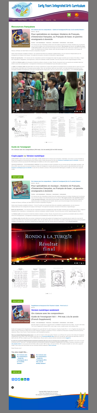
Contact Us (48, 20)
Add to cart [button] (16, 372)
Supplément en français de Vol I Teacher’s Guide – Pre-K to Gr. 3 (49, 305)
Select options (17, 177)
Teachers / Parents (22, 20)
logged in (68, 338)
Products (31, 20)
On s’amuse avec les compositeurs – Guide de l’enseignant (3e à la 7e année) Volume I (56, 181)
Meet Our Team (39, 20)
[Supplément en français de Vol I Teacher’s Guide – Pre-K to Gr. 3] (20, 314)
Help (55, 20)
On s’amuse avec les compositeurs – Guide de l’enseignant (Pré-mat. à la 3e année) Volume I (57, 29)
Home (14, 20)
